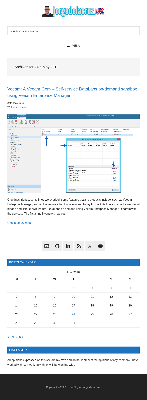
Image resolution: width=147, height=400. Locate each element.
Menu (76, 45)
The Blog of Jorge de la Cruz (84, 387)
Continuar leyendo (19, 222)
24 (73, 314)
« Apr (10, 336)
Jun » (19, 336)
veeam (23, 106)
